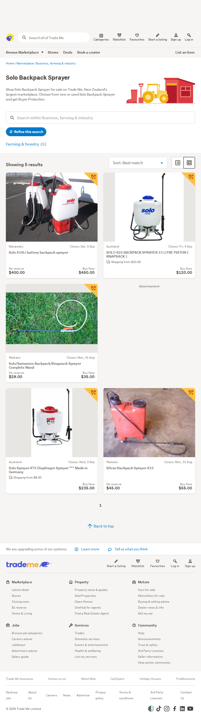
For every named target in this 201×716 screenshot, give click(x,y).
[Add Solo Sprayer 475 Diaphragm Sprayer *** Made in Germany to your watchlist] (91, 395)
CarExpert (118, 678)
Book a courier (88, 52)
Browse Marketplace (22, 52)
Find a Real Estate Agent (92, 613)
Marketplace (22, 582)
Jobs (15, 625)
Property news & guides (91, 590)
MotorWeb (88, 678)
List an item (185, 52)
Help (141, 633)
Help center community (154, 662)
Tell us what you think (131, 549)
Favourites (157, 566)
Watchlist (137, 566)
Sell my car (145, 613)
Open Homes (84, 601)
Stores (53, 52)
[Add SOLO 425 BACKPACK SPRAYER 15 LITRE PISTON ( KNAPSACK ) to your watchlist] (188, 179)
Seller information (150, 657)
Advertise (83, 695)
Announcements (149, 639)
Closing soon (20, 601)
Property (82, 582)
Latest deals (20, 590)
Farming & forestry (23, 143)
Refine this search (28, 131)
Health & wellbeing (88, 651)
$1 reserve (19, 607)
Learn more (90, 549)
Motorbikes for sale (151, 596)
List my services (86, 657)
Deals (67, 52)
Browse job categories (27, 633)
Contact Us (186, 695)
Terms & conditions (126, 695)
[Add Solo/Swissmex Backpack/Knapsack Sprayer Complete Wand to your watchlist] (91, 291)
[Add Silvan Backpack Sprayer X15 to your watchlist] (188, 395)
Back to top (103, 525)
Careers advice (22, 639)
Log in (189, 39)
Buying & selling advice (153, 601)
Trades (79, 633)
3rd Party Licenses (151, 651)
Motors (143, 582)
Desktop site (11, 695)
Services (82, 625)
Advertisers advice (24, 651)
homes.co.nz (57, 678)
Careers (51, 695)
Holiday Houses (150, 678)
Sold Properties (85, 596)
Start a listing (116, 566)
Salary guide (20, 657)
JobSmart (18, 645)
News (67, 695)
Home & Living (22, 613)
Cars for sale (146, 590)
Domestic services (87, 639)
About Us (32, 695)
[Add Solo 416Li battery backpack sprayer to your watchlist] (91, 179)
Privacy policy (101, 695)
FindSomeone (185, 678)
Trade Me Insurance (19, 678)
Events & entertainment (91, 645)
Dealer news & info (151, 607)
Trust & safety (148, 645)
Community (147, 625)
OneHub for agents (88, 607)
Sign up (176, 39)
